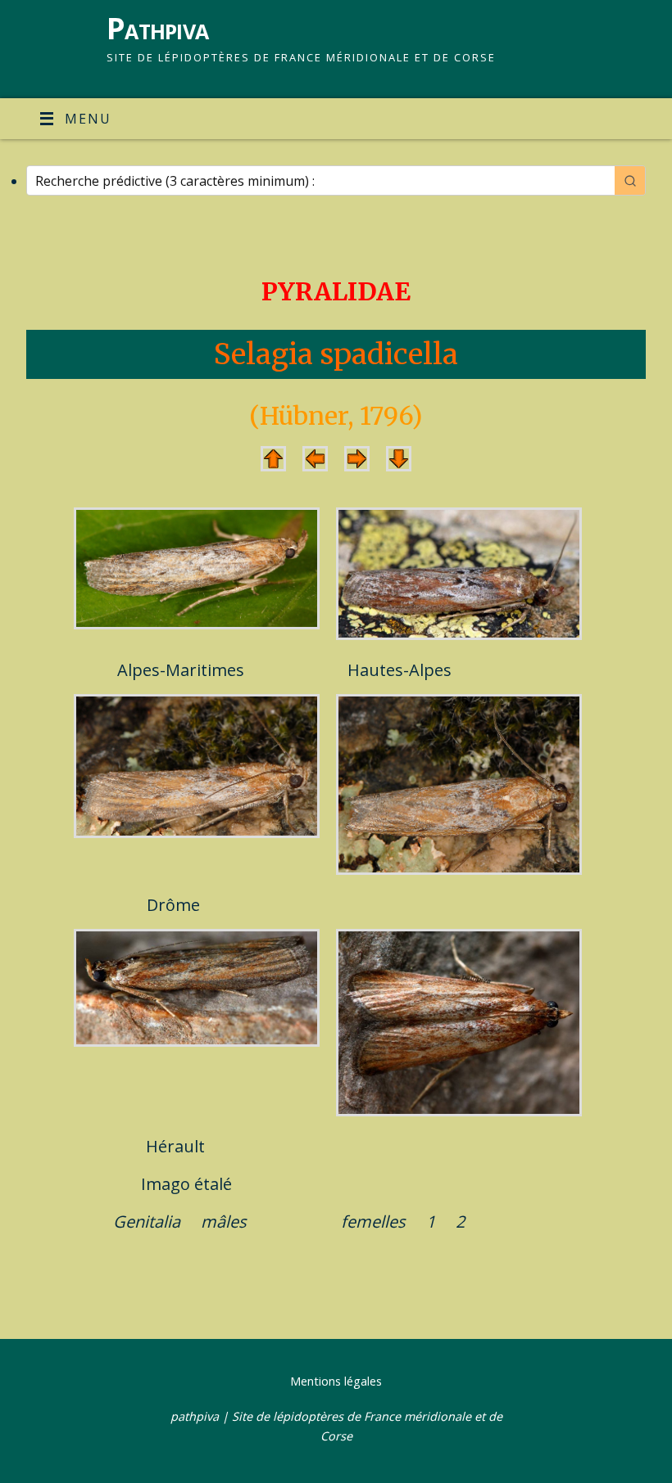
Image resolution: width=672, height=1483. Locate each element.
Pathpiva (157, 28)
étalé (213, 1184)
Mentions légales (336, 1381)
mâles (224, 1221)
